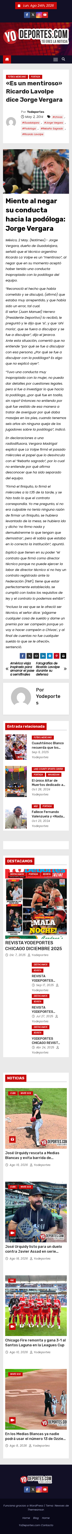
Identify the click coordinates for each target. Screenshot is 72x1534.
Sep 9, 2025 (40, 752)
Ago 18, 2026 (19, 1259)
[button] (64, 59)
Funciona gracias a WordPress (23, 1506)
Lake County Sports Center (48, 769)
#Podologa (29, 128)
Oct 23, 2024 (41, 821)
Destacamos (17, 874)
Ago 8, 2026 (19, 1446)
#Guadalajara (30, 122)
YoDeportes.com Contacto (36, 1525)
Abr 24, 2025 (45, 1047)
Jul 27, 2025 (45, 1016)
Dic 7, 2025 (18, 955)
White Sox (26, 1093)
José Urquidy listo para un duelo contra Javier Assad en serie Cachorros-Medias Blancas (33, 1251)
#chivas (57, 117)
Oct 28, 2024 (41, 789)
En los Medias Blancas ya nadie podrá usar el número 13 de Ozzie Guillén (34, 1439)
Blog (36, 1518)
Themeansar (36, 1510)
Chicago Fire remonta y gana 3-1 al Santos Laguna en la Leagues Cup (35, 1342)
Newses (60, 1506)
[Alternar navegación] (55, 59)
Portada (35, 76)
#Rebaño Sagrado (52, 128)
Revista (47, 874)
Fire (12, 1280)
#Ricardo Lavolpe (32, 134)
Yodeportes (35, 112)
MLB (36, 806)
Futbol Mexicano (17, 76)
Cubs (13, 1093)
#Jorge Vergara (53, 122)
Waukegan (53, 774)
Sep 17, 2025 (45, 985)
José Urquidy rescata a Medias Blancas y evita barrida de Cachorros (32, 1158)
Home (26, 1518)
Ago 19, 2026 (19, 1165)
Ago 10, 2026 (19, 1352)
